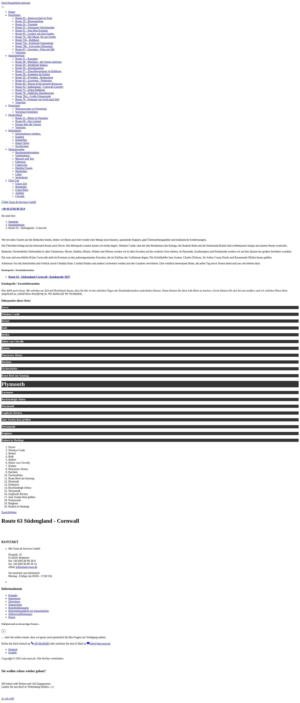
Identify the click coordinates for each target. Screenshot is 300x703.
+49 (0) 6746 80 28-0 (13, 208)
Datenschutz (15, 604)
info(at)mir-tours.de (26, 567)
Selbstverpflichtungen (20, 614)
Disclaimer (14, 601)
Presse (11, 617)
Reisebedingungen (18, 607)
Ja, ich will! (7, 698)
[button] (14, 15)
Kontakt (12, 595)
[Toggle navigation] (2, 6)
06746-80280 (41, 643)
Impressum (14, 598)
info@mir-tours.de (100, 643)
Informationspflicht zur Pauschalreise (28, 610)
